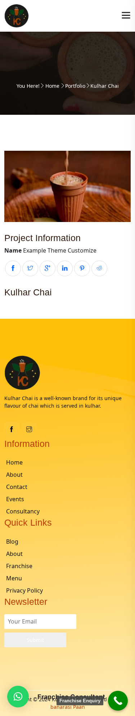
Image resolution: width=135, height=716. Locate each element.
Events (15, 499)
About (14, 475)
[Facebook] (11, 429)
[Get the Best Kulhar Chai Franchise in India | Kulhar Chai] (16, 15)
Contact (16, 487)
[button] (18, 696)
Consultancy (23, 511)
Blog (12, 541)
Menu (14, 578)
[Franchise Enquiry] (118, 701)
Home (52, 85)
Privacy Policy (24, 590)
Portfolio (75, 85)
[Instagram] (29, 429)
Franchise (19, 566)
